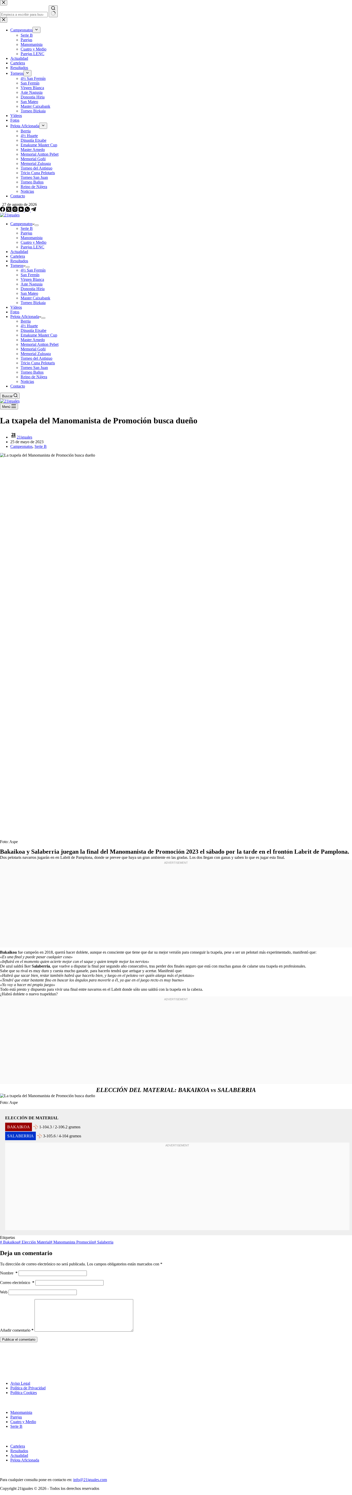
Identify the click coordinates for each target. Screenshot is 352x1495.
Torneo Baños (32, 372)
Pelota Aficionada (24, 316)
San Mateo (29, 293)
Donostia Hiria (33, 289)
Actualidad (19, 251)
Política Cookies (23, 1392)
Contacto (17, 386)
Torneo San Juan (34, 367)
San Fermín (30, 275)
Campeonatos (21, 224)
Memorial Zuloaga (36, 353)
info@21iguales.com (90, 1479)
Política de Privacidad (28, 1388)
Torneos (16, 265)
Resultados (19, 261)
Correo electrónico (17, 1282)
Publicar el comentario (18, 1339)
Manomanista (32, 238)
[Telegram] (33, 210)
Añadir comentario (16, 1330)
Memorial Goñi (33, 349)
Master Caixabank (35, 298)
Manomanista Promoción (72, 1242)
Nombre (9, 1273)
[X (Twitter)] (9, 210)
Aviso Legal (20, 1383)
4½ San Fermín (33, 270)
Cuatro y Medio (33, 242)
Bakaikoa (9, 1242)
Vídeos (16, 307)
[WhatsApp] (28, 210)
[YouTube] (22, 210)
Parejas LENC (32, 247)
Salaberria (103, 1242)
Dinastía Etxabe (33, 330)
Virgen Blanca (32, 279)
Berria (26, 321)
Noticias (27, 381)
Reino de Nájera (34, 377)
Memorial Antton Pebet (39, 344)
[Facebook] (3, 210)
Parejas (26, 233)
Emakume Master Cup (39, 335)
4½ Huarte (29, 326)
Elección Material (34, 1242)
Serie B (27, 228)
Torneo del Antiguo (36, 358)
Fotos (14, 312)
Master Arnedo (33, 340)
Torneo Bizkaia (33, 302)
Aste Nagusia (32, 284)
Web (3, 1292)
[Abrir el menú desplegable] (37, 225)
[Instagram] (15, 210)
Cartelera (17, 256)
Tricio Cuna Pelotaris (38, 363)
